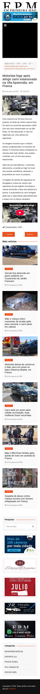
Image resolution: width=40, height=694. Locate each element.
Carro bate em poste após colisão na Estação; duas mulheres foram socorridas (18, 413)
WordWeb (12, 689)
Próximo (30, 234)
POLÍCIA (26, 91)
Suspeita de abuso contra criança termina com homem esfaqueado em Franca (19, 499)
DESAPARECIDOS (12, 651)
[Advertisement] (20, 43)
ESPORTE (9, 657)
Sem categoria (10, 667)
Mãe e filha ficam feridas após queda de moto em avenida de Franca (20, 456)
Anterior (10, 234)
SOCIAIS (8, 672)
